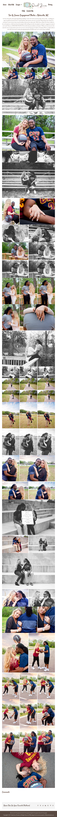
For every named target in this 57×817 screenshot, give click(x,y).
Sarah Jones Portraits (15, 815)
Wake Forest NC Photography (15, 812)
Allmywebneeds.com (49, 815)
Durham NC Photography (43, 812)
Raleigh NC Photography (34, 812)
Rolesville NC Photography (24, 812)
